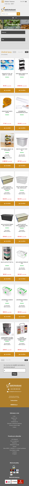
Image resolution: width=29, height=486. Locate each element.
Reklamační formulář (14, 444)
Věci (17, 27)
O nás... (14, 416)
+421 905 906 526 (15, 389)
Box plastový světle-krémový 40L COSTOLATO (22, 225)
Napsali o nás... (14, 418)
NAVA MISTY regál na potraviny (22, 74)
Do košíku (8, 90)
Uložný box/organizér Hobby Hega (21, 339)
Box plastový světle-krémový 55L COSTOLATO (7, 188)
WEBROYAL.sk (14, 404)
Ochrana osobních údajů (14, 425)
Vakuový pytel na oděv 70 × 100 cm (7, 74)
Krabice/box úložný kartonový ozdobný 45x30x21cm (7, 339)
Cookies (14, 427)
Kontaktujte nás (14, 421)
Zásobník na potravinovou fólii (22, 112)
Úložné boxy (23, 27)
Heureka (14, 446)
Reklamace (14, 442)
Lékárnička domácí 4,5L (22, 300)
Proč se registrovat (14, 441)
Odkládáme (11, 27)
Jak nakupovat (14, 439)
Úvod (5, 27)
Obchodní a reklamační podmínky (14, 423)
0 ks (21, 1)
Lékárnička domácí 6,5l (7, 300)
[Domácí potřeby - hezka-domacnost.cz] (10, 9)
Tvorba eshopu (13, 400)
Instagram (14, 453)
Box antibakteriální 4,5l (22, 263)
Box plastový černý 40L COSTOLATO (7, 225)
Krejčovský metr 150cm (7, 112)
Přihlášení (7, 1)
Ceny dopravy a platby (14, 450)
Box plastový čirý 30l (21, 149)
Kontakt (14, 419)
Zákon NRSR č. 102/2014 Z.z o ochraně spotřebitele (14, 448)
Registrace (12, 1)
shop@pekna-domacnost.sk (15, 391)
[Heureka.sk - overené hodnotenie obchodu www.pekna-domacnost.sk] (24, 14)
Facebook (14, 452)
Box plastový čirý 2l (7, 262)
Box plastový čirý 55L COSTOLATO (21, 187)
